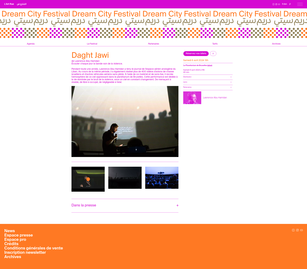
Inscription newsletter (25, 253)
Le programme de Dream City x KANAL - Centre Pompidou (32, 10)
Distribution (187, 77)
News (9, 231)
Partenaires (153, 44)
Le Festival (92, 44)
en (285, 4)
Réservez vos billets (196, 53)
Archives (276, 44)
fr (283, 4)
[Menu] (300, 4)
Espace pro (15, 240)
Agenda (31, 44)
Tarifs (215, 44)
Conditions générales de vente (33, 248)
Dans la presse (83, 205)
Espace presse (18, 235)
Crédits (11, 244)
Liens (185, 82)
